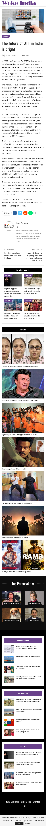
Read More (28, 823)
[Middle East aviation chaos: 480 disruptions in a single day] (9, 712)
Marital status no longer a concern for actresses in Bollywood (12, 255)
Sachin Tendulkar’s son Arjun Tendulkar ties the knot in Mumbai (29, 784)
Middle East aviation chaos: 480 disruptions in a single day (29, 710)
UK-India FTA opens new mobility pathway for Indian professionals (28, 774)
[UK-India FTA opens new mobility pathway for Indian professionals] (13, 305)
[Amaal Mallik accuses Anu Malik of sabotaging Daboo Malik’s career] (23, 383)
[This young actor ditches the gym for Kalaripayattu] (23, 486)
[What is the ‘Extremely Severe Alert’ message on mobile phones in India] (9, 649)
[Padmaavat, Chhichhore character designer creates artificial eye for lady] (23, 349)
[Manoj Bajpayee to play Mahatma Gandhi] (23, 452)
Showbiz (36, 801)
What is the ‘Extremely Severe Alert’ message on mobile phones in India (26, 647)
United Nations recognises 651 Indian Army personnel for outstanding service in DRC (28, 700)
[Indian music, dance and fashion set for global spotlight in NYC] (9, 732)
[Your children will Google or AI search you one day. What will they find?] (33, 280)
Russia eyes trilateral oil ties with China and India (28, 721)
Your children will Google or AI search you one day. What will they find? (28, 763)
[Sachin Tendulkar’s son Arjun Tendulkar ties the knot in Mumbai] (33, 305)
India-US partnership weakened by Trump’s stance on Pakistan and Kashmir (28, 678)
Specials (5, 37)
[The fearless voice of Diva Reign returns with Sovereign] (9, 669)
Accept (19, 823)
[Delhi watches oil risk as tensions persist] (9, 659)
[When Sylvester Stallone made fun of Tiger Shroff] (23, 555)
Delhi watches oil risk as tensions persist (28, 656)
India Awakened (12, 801)
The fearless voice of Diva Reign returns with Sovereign (28, 667)
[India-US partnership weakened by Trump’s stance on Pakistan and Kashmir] (9, 679)
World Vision (26, 801)
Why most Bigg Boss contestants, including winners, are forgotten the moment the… (28, 753)
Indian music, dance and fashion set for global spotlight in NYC (27, 731)
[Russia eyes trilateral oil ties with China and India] (9, 722)
